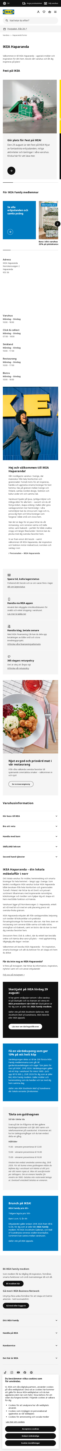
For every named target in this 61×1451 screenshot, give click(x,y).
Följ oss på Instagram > (14, 974)
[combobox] (29, 20)
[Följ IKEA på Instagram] (11, 1372)
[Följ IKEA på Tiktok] (5, 1372)
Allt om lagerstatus (16, 586)
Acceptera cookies (30, 1429)
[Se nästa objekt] (57, 224)
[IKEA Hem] (8, 12)
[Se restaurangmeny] (30, 716)
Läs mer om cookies (15, 1422)
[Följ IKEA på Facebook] (24, 1372)
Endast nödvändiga (30, 1436)
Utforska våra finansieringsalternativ (24, 644)
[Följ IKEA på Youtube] (18, 1372)
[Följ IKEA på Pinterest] (31, 1372)
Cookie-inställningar (30, 1443)
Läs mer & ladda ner (16, 614)
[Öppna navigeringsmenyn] (55, 12)
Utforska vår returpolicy (18, 668)
